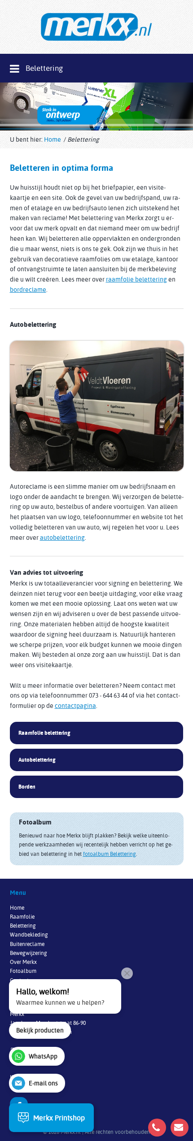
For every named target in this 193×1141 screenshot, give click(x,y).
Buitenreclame (27, 944)
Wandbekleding (29, 934)
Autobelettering (37, 759)
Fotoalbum (23, 970)
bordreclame (28, 289)
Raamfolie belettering (44, 732)
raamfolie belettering (136, 279)
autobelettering (62, 537)
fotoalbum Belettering (109, 853)
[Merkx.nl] (96, 27)
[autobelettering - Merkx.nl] (97, 406)
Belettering (23, 925)
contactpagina (75, 705)
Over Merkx (23, 962)
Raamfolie (22, 916)
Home (52, 139)
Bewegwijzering (28, 953)
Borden (26, 786)
